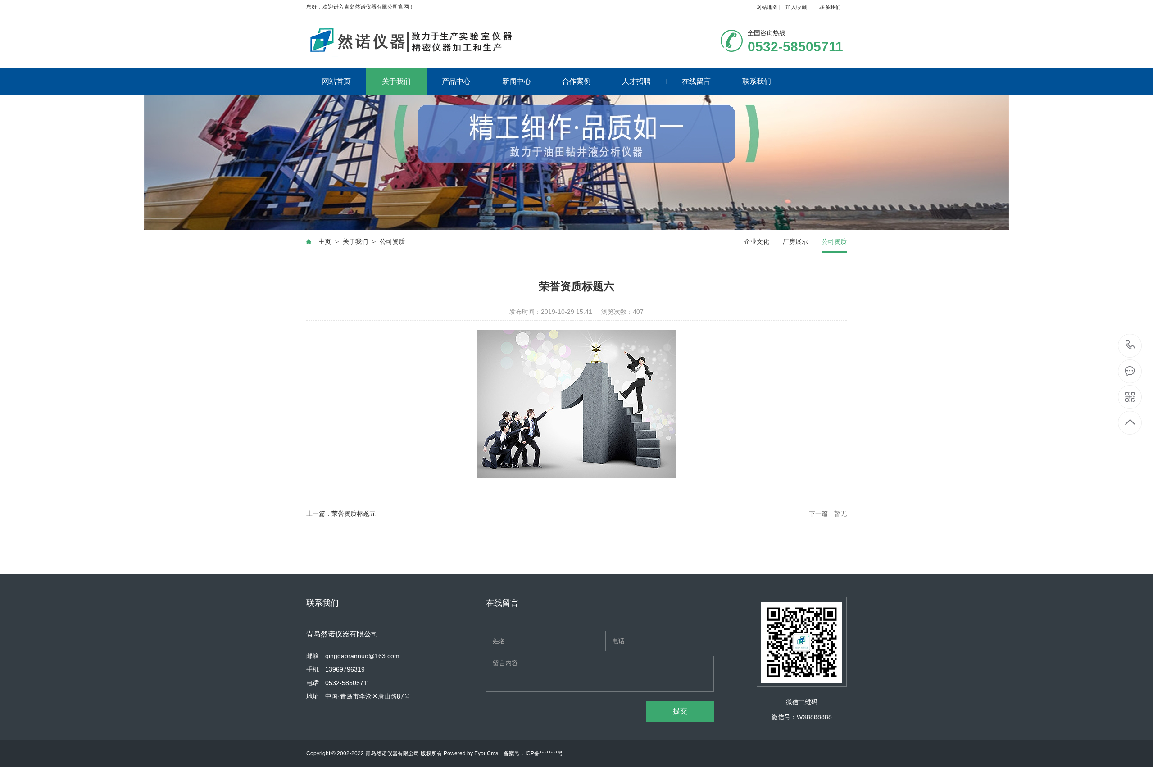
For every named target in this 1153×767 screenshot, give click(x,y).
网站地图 (767, 7)
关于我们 (396, 81)
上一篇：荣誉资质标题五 (341, 513)
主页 (324, 241)
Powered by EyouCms (470, 753)
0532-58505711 (1130, 346)
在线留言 (696, 81)
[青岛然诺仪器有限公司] (422, 41)
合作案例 (576, 81)
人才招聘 (636, 81)
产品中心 (456, 81)
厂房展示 (795, 241)
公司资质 (392, 241)
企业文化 (756, 241)
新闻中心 (516, 81)
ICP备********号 (544, 753)
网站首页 (336, 81)
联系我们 (830, 7)
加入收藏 (796, 7)
